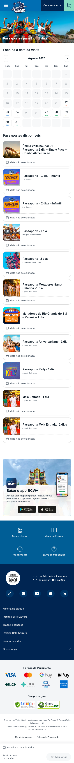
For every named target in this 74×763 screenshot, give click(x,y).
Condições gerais (23, 737)
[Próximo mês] (67, 58)
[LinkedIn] (64, 594)
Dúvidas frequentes (54, 554)
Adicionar (61, 756)
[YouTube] (37, 594)
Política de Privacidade (48, 737)
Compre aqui (50, 5)
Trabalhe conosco (13, 624)
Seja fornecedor (12, 641)
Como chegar (20, 536)
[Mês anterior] (6, 58)
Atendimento (20, 554)
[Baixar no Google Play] (27, 509)
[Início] (19, 5)
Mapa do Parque (54, 536)
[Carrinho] (69, 5)
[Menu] (6, 5)
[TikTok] (10, 594)
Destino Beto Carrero (15, 632)
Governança (10, 649)
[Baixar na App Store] (47, 509)
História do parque (13, 608)
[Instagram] (23, 594)
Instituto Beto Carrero (15, 616)
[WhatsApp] (51, 594)
